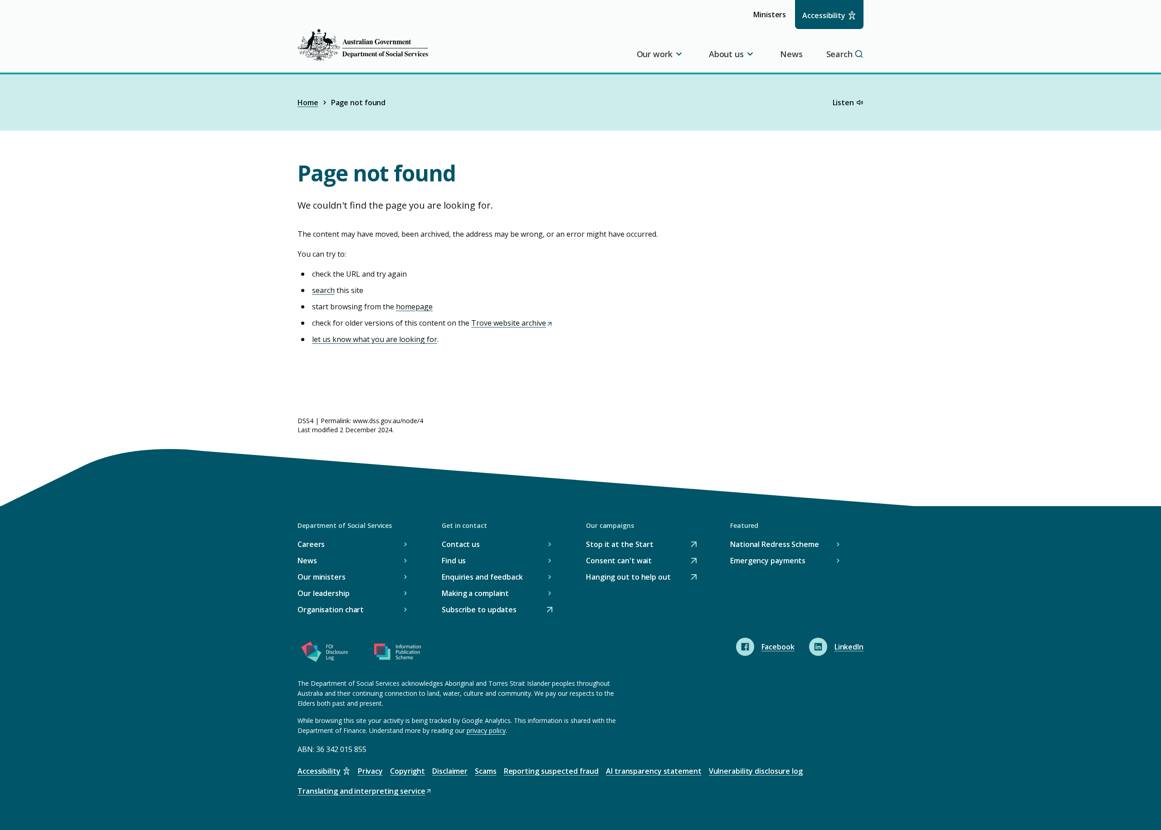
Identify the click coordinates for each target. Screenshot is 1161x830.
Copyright (407, 771)
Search (839, 54)
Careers (311, 544)
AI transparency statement (654, 771)
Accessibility (823, 15)
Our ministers (322, 577)
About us (726, 54)
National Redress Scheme (774, 544)
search (323, 290)
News (791, 54)
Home (308, 102)
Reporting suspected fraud (551, 771)
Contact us (461, 544)
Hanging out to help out (628, 577)
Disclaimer (450, 771)
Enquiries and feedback (482, 577)
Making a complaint (475, 593)
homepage (414, 307)
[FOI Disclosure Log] (325, 653)
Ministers (772, 19)
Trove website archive (511, 323)
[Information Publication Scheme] (397, 653)
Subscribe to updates (479, 610)
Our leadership (324, 593)
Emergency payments (767, 561)
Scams (486, 771)
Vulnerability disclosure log (756, 771)
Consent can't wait (619, 561)
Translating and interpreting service (361, 791)
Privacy (370, 771)
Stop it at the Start (620, 545)
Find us (454, 561)
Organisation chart (331, 610)
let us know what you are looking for (374, 339)
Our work (655, 54)
